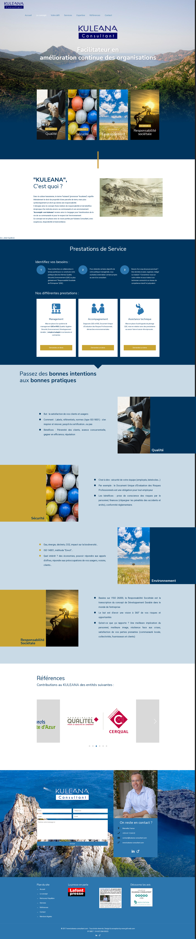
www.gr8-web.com (128, 928)
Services (43, 903)
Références (44, 907)
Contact (42, 912)
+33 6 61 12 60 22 (128, 833)
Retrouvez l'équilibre (47, 898)
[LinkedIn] (96, 935)
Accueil (42, 889)
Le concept (44, 894)
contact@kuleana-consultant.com (134, 838)
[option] (98, 721)
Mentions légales (46, 916)
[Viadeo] (99, 935)
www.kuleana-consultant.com (133, 843)
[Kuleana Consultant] (14, 5)
